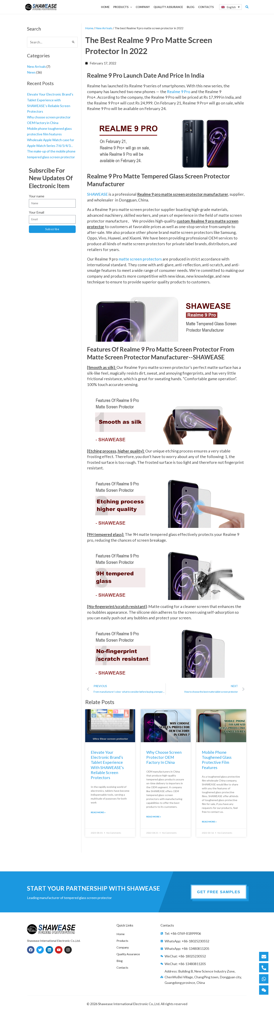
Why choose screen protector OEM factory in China (164, 757)
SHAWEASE (97, 194)
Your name (36, 196)
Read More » (98, 812)
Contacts (122, 967)
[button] (130, 6)
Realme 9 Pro (178, 91)
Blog (119, 960)
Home (89, 28)
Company (122, 947)
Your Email (36, 212)
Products (122, 940)
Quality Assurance (128, 954)
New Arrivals (36, 66)
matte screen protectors (140, 259)
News (31, 72)
